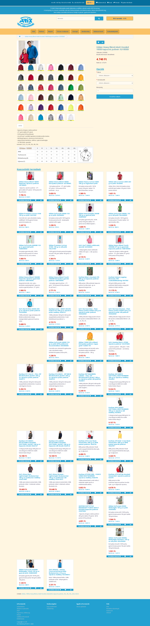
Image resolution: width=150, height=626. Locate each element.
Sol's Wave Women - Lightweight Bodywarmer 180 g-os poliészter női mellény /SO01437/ (59, 476)
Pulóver (41, 31)
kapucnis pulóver (58, 594)
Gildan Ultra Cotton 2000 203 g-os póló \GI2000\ (120, 182)
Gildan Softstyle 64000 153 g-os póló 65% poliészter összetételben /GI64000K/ (59, 344)
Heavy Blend (33, 594)
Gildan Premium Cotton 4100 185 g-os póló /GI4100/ (30, 214)
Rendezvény (86, 31)
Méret (99, 72)
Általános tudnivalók (23, 608)
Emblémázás (20, 619)
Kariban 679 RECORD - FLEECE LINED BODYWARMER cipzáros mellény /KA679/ (90, 476)
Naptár (50, 31)
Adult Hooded (42, 594)
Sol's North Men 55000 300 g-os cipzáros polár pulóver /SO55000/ (29, 310)
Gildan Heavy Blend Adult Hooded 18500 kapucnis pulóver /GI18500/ (45, 36)
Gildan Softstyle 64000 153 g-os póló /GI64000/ (59, 214)
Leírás (20, 126)
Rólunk (19, 615)
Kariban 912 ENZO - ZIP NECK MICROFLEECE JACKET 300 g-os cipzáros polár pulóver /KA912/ (60, 376)
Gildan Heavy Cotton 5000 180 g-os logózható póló (89, 182)
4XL (68, 594)
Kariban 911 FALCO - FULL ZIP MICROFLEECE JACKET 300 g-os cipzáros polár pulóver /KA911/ (30, 376)
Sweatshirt (50, 594)
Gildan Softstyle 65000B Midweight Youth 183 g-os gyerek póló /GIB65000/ (29, 571)
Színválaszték (101, 80)
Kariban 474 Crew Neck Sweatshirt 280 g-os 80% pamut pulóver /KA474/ (88, 442)
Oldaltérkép (50, 608)
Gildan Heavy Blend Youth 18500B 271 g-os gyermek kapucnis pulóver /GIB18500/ (120, 247)
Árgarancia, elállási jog (23, 613)
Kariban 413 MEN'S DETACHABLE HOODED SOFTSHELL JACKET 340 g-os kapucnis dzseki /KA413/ (29, 443)
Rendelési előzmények (112, 608)
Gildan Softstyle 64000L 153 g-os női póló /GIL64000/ (119, 214)
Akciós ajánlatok (81, 606)
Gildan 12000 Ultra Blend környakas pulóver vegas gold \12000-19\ (88, 344)
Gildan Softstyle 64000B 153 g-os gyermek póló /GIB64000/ (30, 247)
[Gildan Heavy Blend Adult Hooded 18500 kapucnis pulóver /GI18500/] (28, 52)
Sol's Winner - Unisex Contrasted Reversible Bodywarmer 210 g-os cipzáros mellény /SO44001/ (59, 572)
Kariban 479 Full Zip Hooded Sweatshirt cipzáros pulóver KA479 (119, 476)
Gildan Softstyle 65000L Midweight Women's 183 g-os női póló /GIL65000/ (119, 539)
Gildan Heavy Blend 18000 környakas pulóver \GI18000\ (60, 182)
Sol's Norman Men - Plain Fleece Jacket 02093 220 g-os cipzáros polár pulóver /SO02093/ (90, 311)
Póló (33, 31)
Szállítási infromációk (23, 617)
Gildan (23, 594)
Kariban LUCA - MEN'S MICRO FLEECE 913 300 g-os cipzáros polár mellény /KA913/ (60, 310)
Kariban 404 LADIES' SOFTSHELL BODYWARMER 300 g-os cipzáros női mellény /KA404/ (118, 410)
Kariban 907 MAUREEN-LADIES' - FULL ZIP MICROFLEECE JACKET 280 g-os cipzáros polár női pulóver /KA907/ (90, 377)
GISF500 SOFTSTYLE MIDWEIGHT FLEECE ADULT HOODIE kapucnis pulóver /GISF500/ (89, 508)
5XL (70, 594)
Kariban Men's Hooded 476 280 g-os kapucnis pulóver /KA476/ (89, 278)
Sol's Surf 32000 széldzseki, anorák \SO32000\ (89, 246)
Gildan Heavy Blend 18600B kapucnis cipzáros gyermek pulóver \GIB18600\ (29, 278)
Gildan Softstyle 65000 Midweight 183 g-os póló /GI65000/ (118, 507)
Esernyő (75, 31)
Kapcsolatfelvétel (52, 606)
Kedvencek (109, 611)
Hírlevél (108, 613)
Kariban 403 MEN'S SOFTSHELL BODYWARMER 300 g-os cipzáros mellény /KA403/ (118, 376)
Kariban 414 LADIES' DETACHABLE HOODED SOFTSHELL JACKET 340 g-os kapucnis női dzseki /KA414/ (59, 443)
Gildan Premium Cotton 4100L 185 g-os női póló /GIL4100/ (58, 247)
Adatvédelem (21, 606)
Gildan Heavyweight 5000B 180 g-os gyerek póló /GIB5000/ (89, 215)
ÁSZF (18, 611)
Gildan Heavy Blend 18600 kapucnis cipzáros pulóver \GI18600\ (29, 183)
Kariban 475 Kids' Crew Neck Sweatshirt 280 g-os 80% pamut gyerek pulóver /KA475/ (119, 443)
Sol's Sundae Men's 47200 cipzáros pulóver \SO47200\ (119, 343)
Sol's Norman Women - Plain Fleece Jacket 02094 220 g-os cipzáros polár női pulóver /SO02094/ (120, 311)
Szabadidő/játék (112, 31)
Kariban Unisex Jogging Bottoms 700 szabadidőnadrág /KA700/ (118, 278)
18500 (28, 594)
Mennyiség (99, 87)
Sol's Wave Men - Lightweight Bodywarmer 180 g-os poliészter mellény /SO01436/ (29, 476)
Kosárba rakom (114, 97)
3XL (65, 594)
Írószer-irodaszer (62, 31)
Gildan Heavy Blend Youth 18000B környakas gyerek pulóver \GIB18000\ (59, 278)
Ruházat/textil (98, 31)
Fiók (107, 606)
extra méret (75, 594)
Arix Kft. (25, 622)
